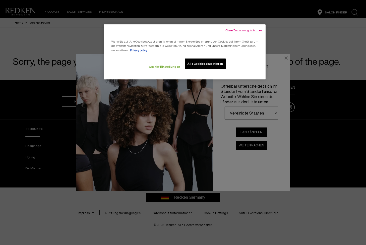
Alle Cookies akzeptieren (205, 63)
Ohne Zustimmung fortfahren (244, 30)
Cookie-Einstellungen (164, 66)
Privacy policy (138, 50)
